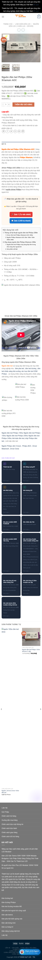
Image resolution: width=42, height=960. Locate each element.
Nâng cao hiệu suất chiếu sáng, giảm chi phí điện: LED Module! (20, 850)
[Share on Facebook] (7, 131)
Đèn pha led (19, 368)
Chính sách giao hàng (9, 832)
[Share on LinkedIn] (23, 131)
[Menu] (3, 16)
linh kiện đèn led (18, 438)
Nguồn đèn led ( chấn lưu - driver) (24, 25)
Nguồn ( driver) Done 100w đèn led (10, 791)
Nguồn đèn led (7, 366)
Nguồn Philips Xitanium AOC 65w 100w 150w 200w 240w (21, 238)
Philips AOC (26, 446)
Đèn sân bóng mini (9, 923)
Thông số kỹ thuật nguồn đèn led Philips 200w (21, 233)
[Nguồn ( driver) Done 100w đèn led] (11, 707)
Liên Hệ (4, 808)
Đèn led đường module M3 (12, 906)
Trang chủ (7, 24)
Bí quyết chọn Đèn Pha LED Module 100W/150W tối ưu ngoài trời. (20, 866)
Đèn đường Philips (9, 902)
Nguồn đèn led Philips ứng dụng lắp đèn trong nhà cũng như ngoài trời (21, 246)
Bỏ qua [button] (36, 5)
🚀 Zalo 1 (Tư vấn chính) (21, 214)
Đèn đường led (7, 898)
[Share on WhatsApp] (3, 131)
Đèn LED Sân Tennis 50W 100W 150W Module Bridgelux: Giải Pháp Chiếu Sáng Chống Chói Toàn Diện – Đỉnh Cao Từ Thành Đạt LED (20, 858)
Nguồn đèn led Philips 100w (12, 433)
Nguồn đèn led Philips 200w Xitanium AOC (18, 149)
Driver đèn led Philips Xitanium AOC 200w (20, 235)
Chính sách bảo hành (9, 828)
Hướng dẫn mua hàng (9, 820)
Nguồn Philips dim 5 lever (11, 446)
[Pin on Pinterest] (19, 131)
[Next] (37, 48)
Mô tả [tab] (4, 144)
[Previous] (5, 48)
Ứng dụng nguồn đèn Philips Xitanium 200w (20, 242)
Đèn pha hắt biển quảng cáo (12, 919)
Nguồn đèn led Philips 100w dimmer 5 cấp (31, 650)
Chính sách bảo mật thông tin (12, 824)
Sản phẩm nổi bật (12, 249)
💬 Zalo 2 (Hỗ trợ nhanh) (21, 221)
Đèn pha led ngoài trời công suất (14, 911)
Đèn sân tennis (7, 915)
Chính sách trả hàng (9, 816)
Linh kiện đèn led (22, 24)
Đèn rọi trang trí (7, 927)
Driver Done (14, 449)
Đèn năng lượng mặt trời (11, 931)
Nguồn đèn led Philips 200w (17, 436)
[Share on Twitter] (11, 131)
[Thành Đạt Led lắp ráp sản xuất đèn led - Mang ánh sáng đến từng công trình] (21, 16)
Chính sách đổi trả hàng (10, 836)
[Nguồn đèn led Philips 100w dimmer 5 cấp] (31, 637)
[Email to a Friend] (15, 131)
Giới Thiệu (5, 812)
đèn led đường (30, 368)
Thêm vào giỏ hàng (23, 104)
